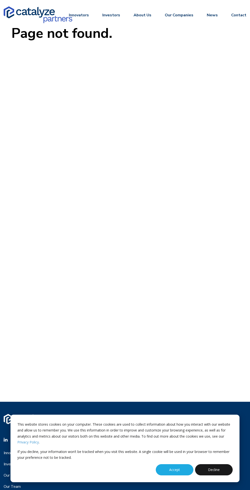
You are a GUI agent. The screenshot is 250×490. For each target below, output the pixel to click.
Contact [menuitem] (238, 15)
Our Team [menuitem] (12, 486)
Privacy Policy (28, 442)
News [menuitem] (212, 15)
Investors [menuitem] (111, 15)
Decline (214, 469)
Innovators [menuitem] (79, 15)
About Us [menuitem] (142, 15)
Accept (174, 469)
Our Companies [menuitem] (179, 15)
